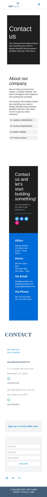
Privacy (24, 492)
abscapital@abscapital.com (18, 362)
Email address (13, 458)
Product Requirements (22, 126)
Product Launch (20, 138)
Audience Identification (23, 120)
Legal (31, 492)
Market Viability (19, 132)
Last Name (12, 452)
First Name (12, 447)
